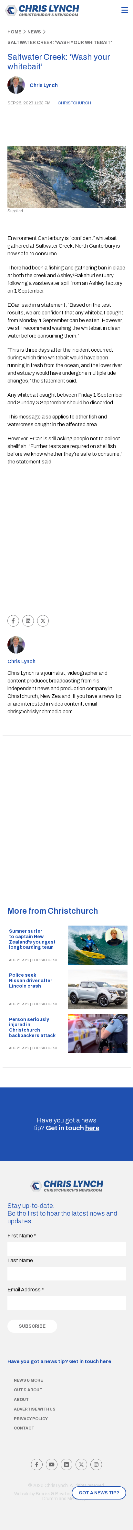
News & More (28, 1380)
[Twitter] (81, 1464)
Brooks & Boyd (51, 1493)
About (21, 1399)
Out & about (28, 1390)
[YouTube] (51, 1464)
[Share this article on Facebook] (13, 621)
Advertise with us (35, 1409)
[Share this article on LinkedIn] (28, 621)
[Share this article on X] (43, 621)
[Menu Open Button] (124, 10)
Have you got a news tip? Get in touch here (59, 1361)
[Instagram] (96, 1464)
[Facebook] (37, 1464)
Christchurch (74, 103)
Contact (24, 1428)
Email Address (25, 1289)
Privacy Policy (31, 1419)
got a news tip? (99, 1492)
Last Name (20, 1260)
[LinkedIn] (66, 1464)
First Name (21, 1235)
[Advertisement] (66, 541)
